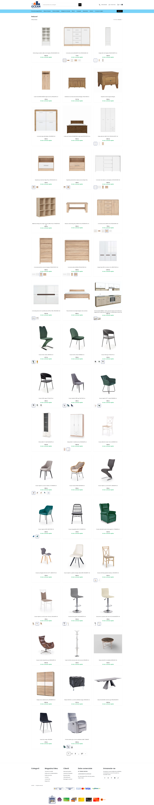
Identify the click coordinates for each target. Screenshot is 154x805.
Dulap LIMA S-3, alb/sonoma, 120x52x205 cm (77, 442)
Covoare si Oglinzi (99, 11)
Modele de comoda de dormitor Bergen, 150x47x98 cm (77, 96)
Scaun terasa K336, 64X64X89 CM (76, 485)
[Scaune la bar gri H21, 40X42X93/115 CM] (64, 624)
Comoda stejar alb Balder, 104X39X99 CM (46, 136)
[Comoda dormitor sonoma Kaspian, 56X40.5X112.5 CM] (103, 187)
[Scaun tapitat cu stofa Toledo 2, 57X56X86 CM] (33, 493)
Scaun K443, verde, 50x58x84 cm (77, 354)
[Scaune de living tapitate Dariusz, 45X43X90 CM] (95, 580)
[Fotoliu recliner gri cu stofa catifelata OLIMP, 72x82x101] (68, 746)
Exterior (91, 11)
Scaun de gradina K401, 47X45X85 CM (77, 529)
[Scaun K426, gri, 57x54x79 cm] (103, 362)
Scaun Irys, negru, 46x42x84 (46, 739)
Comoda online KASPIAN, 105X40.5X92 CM (77, 267)
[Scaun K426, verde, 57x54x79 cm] (99, 362)
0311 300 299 (104, 4)
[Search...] (79, 4)
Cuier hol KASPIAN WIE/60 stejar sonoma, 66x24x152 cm (46, 96)
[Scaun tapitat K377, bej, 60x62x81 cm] (95, 405)
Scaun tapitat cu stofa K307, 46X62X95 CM (108, 485)
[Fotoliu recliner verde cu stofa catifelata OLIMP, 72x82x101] (64, 746)
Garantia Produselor (67, 773)
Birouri (73, 11)
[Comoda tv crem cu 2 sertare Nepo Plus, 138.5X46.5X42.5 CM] (68, 60)
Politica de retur (48, 775)
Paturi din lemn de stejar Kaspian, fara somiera (77, 310)
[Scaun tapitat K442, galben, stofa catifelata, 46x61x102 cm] (37, 362)
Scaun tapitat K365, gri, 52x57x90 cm (77, 398)
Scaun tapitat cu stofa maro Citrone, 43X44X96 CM (46, 616)
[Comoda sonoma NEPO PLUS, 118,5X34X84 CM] (75, 60)
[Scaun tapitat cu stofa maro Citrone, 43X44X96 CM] (37, 624)
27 (82, 754)
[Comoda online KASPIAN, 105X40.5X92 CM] (106, 187)
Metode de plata (67, 771)
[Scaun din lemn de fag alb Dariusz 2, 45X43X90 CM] (99, 580)
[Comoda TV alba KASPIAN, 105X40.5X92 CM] (99, 187)
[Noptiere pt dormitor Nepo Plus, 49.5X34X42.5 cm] (33, 187)
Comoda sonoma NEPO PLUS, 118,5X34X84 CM (108, 223)
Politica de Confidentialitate (51, 773)
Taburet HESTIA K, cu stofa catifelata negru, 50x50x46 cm (77, 699)
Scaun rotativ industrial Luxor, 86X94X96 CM (46, 660)
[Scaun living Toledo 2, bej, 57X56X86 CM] (41, 493)
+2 (48, 493)
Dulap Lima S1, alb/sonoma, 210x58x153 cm (46, 699)
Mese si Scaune (47, 11)
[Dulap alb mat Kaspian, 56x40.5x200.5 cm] (95, 60)
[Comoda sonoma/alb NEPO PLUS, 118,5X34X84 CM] (64, 60)
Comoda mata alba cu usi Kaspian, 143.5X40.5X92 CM (108, 180)
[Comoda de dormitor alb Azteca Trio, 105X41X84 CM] (37, 318)
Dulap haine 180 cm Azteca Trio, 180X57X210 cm (108, 267)
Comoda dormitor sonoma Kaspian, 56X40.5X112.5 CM (46, 267)
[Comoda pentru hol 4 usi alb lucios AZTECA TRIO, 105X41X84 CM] (33, 318)
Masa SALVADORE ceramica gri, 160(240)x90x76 (108, 699)
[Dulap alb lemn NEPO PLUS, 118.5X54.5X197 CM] (95, 143)
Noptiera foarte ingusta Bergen (108, 96)
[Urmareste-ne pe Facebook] (104, 778)
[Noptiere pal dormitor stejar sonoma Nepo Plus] (37, 187)
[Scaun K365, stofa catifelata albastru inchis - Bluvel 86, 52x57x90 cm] (72, 405)
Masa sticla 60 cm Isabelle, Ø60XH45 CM (108, 660)
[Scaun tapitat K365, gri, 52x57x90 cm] (64, 405)
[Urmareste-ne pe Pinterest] (111, 778)
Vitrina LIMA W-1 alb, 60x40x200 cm (46, 442)
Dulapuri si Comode (65, 11)
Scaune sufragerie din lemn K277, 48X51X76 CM (46, 572)
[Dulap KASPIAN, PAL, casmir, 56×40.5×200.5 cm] (103, 60)
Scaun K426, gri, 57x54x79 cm (107, 354)
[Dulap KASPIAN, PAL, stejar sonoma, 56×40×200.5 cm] (99, 60)
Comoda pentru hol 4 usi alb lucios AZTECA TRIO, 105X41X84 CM (46, 310)
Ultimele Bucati (66, 777)
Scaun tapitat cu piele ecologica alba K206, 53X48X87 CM (77, 572)
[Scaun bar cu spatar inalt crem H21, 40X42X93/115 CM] (68, 624)
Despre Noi (47, 781)
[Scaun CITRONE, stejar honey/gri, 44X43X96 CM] (33, 624)
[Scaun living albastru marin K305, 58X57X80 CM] (33, 536)
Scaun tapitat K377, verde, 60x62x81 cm (108, 398)
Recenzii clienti (66, 775)
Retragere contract (67, 779)
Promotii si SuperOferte (36, 11)
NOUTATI (120, 11)
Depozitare (85, 11)
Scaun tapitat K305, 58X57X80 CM (46, 529)
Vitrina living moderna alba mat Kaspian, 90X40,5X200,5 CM (46, 53)
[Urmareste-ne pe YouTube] (114, 778)
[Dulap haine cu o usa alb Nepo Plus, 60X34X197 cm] (99, 143)
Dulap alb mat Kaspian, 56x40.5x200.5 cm (108, 53)
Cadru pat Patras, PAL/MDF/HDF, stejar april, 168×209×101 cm (77, 136)
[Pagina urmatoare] (85, 753)
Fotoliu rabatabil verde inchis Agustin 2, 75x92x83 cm (108, 529)
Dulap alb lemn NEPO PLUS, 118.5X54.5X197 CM (108, 136)
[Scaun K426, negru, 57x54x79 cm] (95, 362)
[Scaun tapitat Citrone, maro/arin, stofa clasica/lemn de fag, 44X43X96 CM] (41, 624)
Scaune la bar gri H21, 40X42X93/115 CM (77, 616)
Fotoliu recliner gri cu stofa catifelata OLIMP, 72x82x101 (77, 739)
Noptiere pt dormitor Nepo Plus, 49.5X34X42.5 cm (46, 180)
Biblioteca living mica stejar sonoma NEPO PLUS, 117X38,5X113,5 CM (46, 224)
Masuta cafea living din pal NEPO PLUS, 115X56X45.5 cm (77, 223)
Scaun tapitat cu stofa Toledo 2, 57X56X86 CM (46, 485)
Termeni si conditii (49, 771)
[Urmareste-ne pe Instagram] (108, 778)
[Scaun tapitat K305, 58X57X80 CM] (37, 536)
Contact (47, 777)
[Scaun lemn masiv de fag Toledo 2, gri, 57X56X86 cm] (37, 493)
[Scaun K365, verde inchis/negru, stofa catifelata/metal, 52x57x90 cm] (68, 405)
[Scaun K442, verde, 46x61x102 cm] (33, 362)
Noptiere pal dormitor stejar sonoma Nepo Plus (77, 180)
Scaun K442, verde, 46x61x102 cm (46, 354)
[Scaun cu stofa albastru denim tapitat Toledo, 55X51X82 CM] (44, 493)
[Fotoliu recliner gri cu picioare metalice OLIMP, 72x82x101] (72, 746)
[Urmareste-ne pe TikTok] (118, 778)
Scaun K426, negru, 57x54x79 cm (46, 398)
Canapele (79, 11)
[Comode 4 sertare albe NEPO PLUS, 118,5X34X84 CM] (79, 60)
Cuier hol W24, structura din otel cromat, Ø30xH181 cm (77, 660)
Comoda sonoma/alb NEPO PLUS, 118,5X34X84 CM (77, 53)
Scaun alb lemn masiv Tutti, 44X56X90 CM (108, 442)
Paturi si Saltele (56, 11)
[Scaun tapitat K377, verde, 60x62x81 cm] (99, 405)
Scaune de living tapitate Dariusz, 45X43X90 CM (108, 572)
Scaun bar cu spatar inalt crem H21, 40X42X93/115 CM (108, 616)
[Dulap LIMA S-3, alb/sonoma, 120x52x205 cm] (68, 449)
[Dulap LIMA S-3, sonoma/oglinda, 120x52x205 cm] (64, 449)
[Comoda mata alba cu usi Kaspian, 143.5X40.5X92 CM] (95, 187)
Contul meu (47, 779)
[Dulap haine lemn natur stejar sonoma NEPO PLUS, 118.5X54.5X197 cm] (103, 143)
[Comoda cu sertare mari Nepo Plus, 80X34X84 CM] (72, 60)
